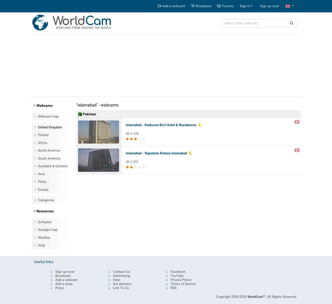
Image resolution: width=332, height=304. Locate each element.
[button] (289, 6)
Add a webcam (66, 280)
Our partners (122, 284)
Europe (43, 190)
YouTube (177, 276)
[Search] (291, 23)
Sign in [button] (245, 6)
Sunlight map (48, 230)
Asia (41, 174)
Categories (46, 200)
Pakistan (89, 114)
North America (49, 151)
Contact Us (121, 272)
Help (41, 245)
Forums (227, 6)
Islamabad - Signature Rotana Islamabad (156, 153)
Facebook (178, 272)
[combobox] (259, 23)
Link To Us (121, 288)
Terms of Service (183, 284)
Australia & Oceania (53, 166)
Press (59, 288)
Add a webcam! (173, 6)
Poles (42, 182)
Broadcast (203, 6)
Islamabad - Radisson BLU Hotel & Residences (161, 125)
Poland (43, 135)
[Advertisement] (166, 65)
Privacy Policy (181, 280)
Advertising (121, 276)
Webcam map (48, 116)
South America (49, 158)
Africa (42, 143)
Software (44, 222)
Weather (44, 238)
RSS (174, 288)
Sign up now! (269, 6)
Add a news (64, 284)
